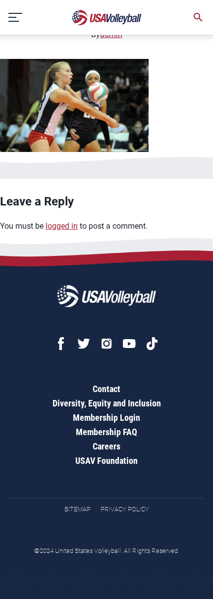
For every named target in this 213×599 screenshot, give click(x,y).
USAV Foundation (106, 460)
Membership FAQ (106, 432)
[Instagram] (106, 343)
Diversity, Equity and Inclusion (107, 403)
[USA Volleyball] (107, 17)
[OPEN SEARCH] (198, 17)
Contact (106, 389)
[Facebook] (61, 343)
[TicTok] (152, 343)
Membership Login (106, 417)
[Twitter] (84, 343)
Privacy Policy (125, 509)
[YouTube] (129, 343)
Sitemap (77, 509)
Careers (106, 446)
